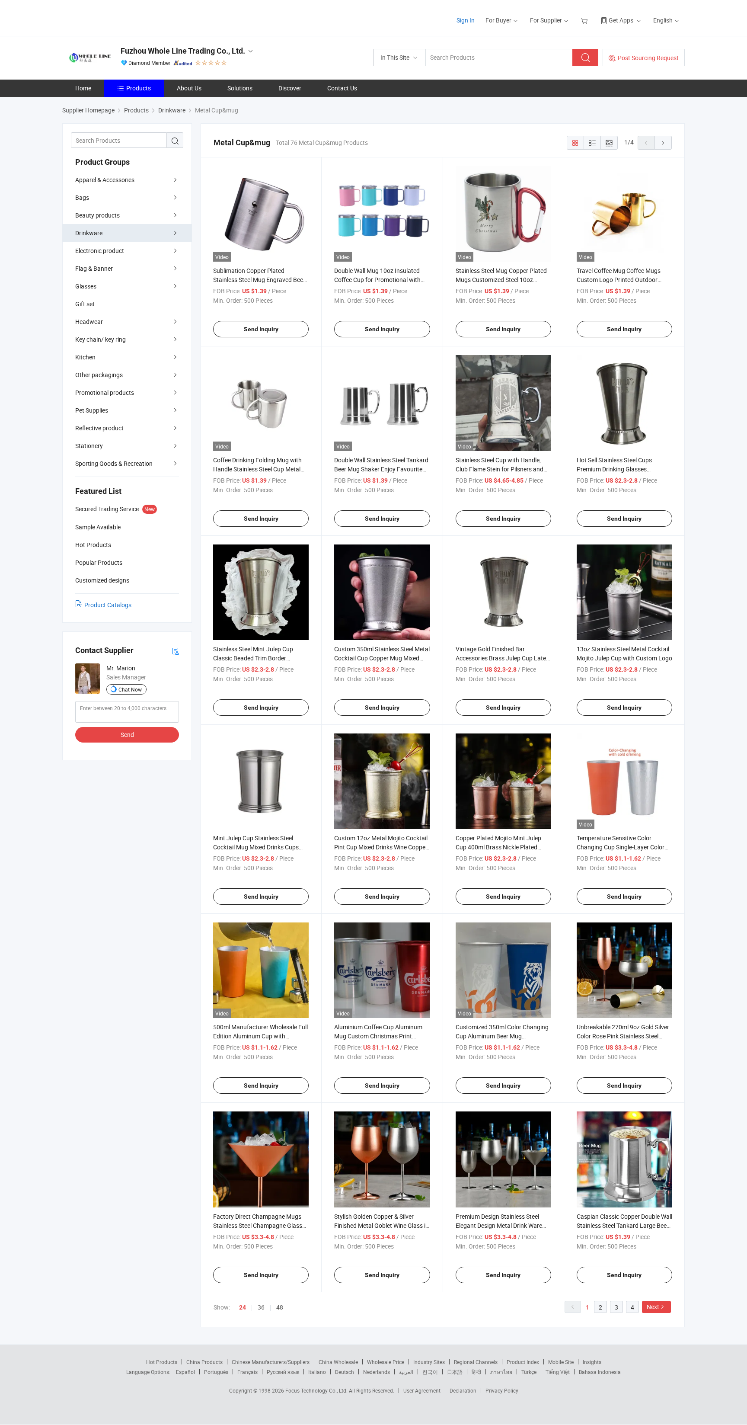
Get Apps (621, 20)
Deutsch (344, 1371)
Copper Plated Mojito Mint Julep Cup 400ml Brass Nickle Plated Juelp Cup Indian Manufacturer (498, 847)
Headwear (89, 321)
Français (247, 1371)
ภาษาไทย (501, 1371)
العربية (406, 1371)
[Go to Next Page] (663, 142)
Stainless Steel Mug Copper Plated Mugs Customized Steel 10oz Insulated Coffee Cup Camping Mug (503, 279)
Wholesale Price (385, 1361)
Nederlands (376, 1371)
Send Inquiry (261, 329)
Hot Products (161, 1361)
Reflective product (99, 428)
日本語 (455, 1371)
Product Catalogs (107, 605)
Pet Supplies (91, 410)
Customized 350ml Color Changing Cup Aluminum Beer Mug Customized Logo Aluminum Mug (502, 1036)
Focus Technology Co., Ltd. (317, 1390)
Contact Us (342, 88)
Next (653, 1307)
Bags (82, 197)
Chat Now (130, 689)
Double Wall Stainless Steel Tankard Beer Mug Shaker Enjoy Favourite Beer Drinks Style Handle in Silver (381, 469)
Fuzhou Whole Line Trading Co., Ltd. (183, 50)
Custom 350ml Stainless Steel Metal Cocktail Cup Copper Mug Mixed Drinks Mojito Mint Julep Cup (382, 658)
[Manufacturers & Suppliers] (117, 17)
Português (216, 1371)
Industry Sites (429, 1361)
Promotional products (104, 392)
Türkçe (528, 1371)
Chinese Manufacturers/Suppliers (271, 1361)
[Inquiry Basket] (585, 20)
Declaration (463, 1390)
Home (83, 88)
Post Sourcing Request (648, 58)
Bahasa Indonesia (600, 1371)
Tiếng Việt (558, 1371)
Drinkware (88, 233)
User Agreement (422, 1390)
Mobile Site (561, 1361)
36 (261, 1307)
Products (138, 88)
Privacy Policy (501, 1390)
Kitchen (85, 357)
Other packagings (99, 375)
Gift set (85, 304)
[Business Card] (175, 650)
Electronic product (99, 251)
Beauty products (97, 215)
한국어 (430, 1371)
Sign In (465, 20)
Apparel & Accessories (104, 180)
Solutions (239, 88)
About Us (189, 88)
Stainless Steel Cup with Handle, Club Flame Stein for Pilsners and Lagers (499, 469)
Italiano (317, 1371)
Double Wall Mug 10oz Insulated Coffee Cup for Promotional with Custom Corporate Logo (377, 279)
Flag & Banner (94, 268)
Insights (592, 1361)
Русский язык (283, 1371)
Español (185, 1371)
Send (127, 734)
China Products (204, 1361)
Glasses (85, 286)
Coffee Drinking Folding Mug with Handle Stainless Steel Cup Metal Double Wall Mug (257, 469)
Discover (289, 88)
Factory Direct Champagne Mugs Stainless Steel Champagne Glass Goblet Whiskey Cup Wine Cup (257, 1225)
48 (279, 1307)
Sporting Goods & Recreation (114, 463)
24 (242, 1307)
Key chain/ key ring (100, 339)
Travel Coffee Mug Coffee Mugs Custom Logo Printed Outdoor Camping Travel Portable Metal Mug (624, 279)
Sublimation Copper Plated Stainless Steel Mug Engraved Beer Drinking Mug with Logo (259, 279)
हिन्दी (476, 1371)
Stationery (89, 446)
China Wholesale (338, 1361)
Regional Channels (476, 1361)
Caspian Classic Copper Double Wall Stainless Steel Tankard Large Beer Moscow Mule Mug (624, 1225)
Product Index (523, 1361)
